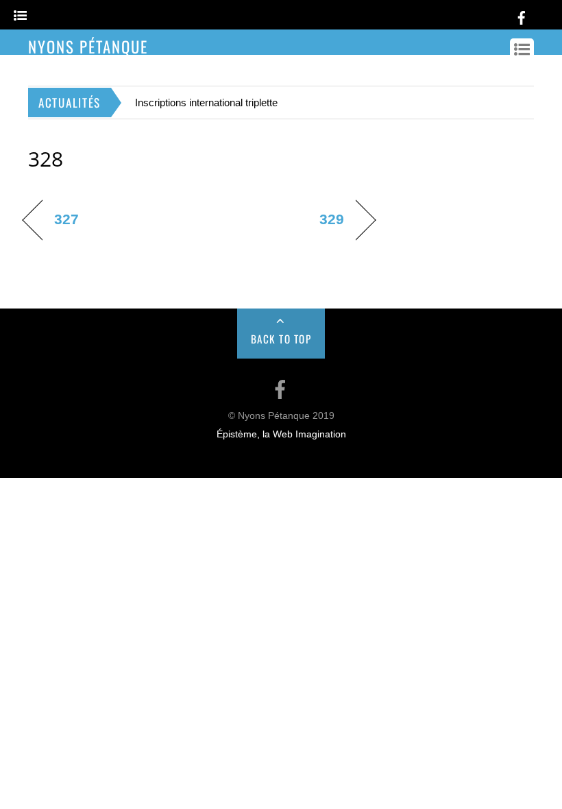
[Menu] (20, 16)
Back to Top (281, 338)
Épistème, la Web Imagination (281, 434)
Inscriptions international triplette (206, 102)
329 (331, 219)
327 (66, 219)
